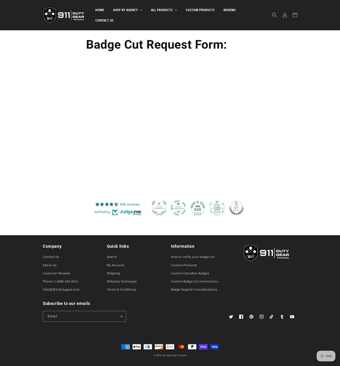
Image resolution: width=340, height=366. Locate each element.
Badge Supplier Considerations (194, 289)
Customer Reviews (57, 273)
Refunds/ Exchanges (122, 281)
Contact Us (51, 257)
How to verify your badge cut (193, 257)
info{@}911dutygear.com (61, 289)
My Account (115, 265)
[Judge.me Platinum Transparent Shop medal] (178, 207)
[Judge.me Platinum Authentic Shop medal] (159, 207)
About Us (50, 265)
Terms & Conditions (121, 289)
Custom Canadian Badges (190, 273)
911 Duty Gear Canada (174, 355)
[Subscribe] (121, 316)
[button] (274, 15)
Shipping (113, 273)
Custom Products (184, 265)
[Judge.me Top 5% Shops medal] (236, 207)
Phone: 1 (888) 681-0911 (60, 281)
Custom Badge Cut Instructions (194, 281)
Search (112, 257)
